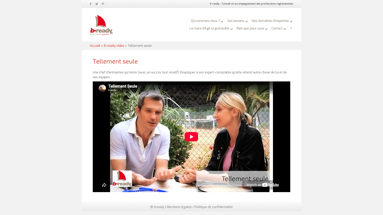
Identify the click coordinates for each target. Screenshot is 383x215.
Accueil (95, 46)
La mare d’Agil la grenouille (209, 28)
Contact (277, 28)
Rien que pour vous (250, 28)
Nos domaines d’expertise (270, 21)
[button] (222, 21)
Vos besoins (235, 21)
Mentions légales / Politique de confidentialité (200, 207)
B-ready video (114, 46)
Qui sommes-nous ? (205, 21)
